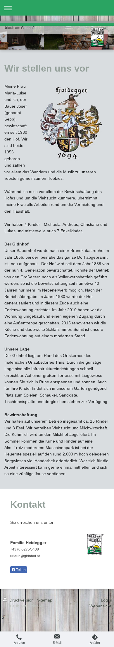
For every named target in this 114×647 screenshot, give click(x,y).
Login (106, 600)
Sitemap (44, 600)
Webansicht (100, 606)
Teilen (20, 570)
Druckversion (21, 600)
